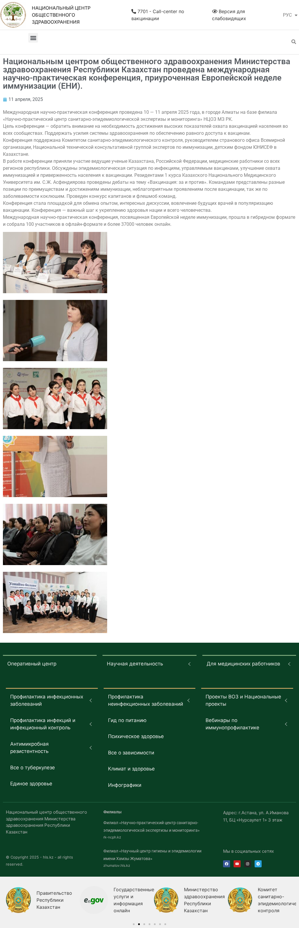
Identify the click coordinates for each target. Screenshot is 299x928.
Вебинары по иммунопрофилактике (232, 724)
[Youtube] (237, 863)
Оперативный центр (31, 664)
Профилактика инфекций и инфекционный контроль (42, 724)
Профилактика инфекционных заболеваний (46, 700)
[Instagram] (247, 863)
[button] (33, 38)
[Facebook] (226, 863)
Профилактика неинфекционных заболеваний (145, 700)
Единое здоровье (31, 784)
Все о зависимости (131, 753)
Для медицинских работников (243, 664)
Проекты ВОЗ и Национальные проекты (243, 700)
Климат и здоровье (131, 769)
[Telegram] (258, 863)
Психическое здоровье (136, 736)
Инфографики (124, 785)
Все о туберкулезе (32, 767)
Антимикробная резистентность (29, 747)
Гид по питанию (127, 720)
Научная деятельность (135, 664)
